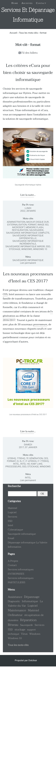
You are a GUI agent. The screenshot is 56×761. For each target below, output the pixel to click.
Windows (26, 249)
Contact (12, 565)
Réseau (13, 625)
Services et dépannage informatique (28, 15)
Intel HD (25, 463)
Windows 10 (40, 249)
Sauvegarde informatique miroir (25, 246)
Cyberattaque (15, 530)
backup (30, 222)
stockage (14, 249)
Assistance (15, 597)
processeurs (40, 324)
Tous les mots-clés (28, 33)
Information (14, 547)
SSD (48, 246)
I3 (18, 461)
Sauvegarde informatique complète (27, 232)
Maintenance (17, 610)
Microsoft (18, 227)
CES (5, 294)
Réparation (28, 620)
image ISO (42, 224)
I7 (23, 461)
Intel (16, 463)
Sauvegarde (36, 230)
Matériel (12, 508)
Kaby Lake (36, 463)
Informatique (30, 601)
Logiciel (12, 512)
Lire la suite (27, 195)
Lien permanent (28, 263)
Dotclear (32, 660)
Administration (16, 222)
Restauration (20, 230)
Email (11, 538)
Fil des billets (29, 53)
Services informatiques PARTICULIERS (21, 580)
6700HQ (12, 458)
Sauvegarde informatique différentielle (28, 237)
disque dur (42, 222)
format (32, 224)
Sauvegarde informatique (28, 260)
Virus (24, 634)
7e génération (34, 458)
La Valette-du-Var (25, 603)
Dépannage (31, 597)
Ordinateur (15, 615)
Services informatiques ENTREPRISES (21, 571)
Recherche (14, 486)
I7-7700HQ (43, 461)
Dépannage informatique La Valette (27, 542)
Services (12, 517)
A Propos (13, 561)
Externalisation (17, 224)
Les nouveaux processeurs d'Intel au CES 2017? (28, 278)
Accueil (13, 33)
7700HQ (21, 458)
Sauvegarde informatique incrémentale (28, 242)
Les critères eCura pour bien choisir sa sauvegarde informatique (28, 72)
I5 (20, 461)
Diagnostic (14, 601)
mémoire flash (34, 227)
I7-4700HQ (31, 461)
